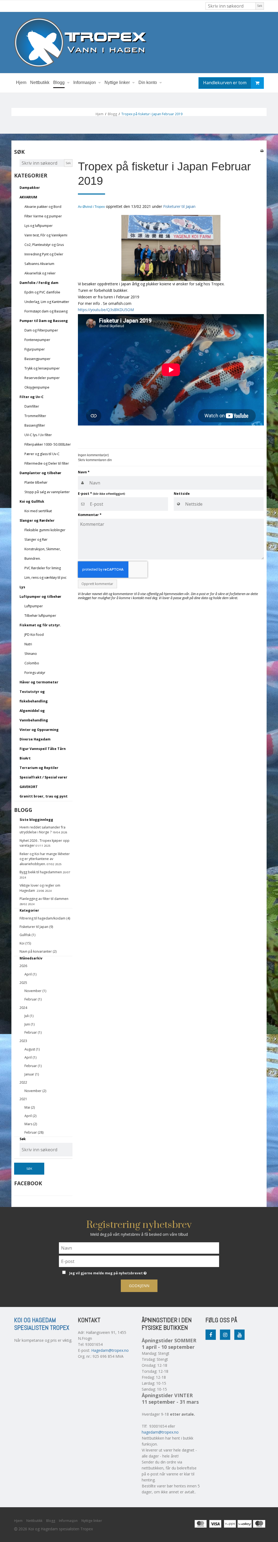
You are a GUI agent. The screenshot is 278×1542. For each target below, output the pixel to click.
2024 (23, 1007)
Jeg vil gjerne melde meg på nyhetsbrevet (121, 1272)
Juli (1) (28, 1016)
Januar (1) (31, 1074)
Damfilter (31, 406)
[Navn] (139, 1247)
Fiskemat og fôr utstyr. (40, 625)
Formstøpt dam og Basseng (46, 311)
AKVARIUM (28, 197)
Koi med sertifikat (38, 511)
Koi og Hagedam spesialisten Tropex (41, 1324)
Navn (84, 472)
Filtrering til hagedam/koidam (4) (45, 918)
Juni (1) (29, 1024)
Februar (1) (33, 999)
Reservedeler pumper (42, 378)
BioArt (25, 758)
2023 (23, 1041)
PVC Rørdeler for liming (42, 568)
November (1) (35, 991)
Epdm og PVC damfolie (42, 292)
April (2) (30, 1116)
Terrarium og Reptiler (39, 767)
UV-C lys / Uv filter (38, 435)
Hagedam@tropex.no (110, 1350)
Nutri (28, 644)
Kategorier (29, 910)
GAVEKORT (29, 786)
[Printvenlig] (262, 150)
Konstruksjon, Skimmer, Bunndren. (42, 554)
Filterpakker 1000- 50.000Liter (47, 444)
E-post (101, 494)
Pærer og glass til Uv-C (41, 454)
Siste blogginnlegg (36, 820)
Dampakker (30, 187)
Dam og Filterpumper (41, 330)
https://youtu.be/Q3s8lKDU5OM (106, 309)
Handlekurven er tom (225, 83)
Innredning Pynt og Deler (43, 254)
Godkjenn (139, 1285)
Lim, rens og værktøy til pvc (45, 577)
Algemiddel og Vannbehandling (34, 715)
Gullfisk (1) (27, 935)
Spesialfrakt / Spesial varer (43, 777)
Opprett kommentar (97, 583)
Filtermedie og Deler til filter (46, 463)
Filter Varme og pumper (43, 216)
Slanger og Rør (36, 539)
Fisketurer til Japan (179, 206)
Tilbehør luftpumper (40, 615)
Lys (22, 587)
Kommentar (90, 515)
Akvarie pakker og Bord (42, 206)
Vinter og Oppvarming (39, 729)
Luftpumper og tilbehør (40, 596)
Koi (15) (25, 943)
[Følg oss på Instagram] (225, 1335)
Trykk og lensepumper (42, 368)
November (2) (35, 1091)
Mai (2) (29, 1107)
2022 (23, 1082)
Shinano (30, 653)
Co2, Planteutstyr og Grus (44, 244)
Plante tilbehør (36, 482)
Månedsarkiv (31, 958)
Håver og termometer (39, 682)
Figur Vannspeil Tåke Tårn (43, 748)
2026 (23, 966)
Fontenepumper (37, 339)
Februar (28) (33, 1132)
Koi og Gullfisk (32, 501)
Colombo (31, 663)
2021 (23, 1099)
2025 (23, 982)
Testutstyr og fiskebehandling (34, 696)
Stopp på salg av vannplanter (47, 492)
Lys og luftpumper (38, 225)
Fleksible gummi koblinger (44, 530)
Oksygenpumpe (36, 387)
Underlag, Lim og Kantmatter (46, 301)
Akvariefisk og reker (40, 273)
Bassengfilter (34, 425)
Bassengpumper (37, 358)
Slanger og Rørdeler (37, 520)
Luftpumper (33, 606)
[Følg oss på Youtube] (239, 1335)
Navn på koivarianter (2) (38, 951)
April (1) (30, 974)
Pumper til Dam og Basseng (44, 320)
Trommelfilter (35, 416)
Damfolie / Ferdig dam (39, 282)
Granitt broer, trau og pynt (44, 796)
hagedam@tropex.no (160, 1432)
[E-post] (139, 1260)
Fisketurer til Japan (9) (36, 926)
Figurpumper (34, 349)
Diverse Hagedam (35, 739)
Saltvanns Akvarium (39, 263)
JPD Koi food (34, 634)
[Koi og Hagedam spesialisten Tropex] (139, 42)
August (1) (32, 1049)
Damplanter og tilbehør (40, 473)
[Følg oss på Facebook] (211, 1335)
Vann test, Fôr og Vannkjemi (45, 235)
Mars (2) (30, 1124)
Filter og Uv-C (31, 397)
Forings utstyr (34, 672)
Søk (259, 6)
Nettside (182, 494)
